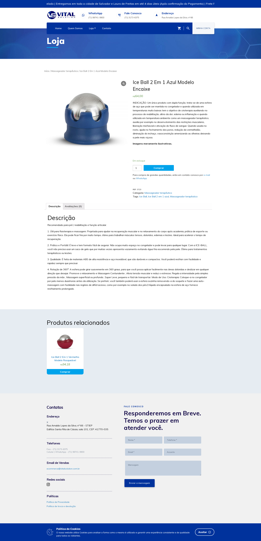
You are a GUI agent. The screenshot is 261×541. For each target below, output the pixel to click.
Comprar (159, 167)
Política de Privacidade (58, 502)
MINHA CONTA (203, 28)
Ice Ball (143, 196)
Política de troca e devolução (61, 506)
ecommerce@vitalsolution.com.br (63, 468)
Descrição (55, 206)
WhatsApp (141, 178)
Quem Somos (75, 28)
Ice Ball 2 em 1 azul (158, 196)
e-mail (207, 175)
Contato (106, 28)
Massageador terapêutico (64, 71)
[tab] (54, 206)
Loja (91, 28)
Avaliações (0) (73, 206)
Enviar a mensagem (139, 483)
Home (58, 28)
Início (46, 71)
